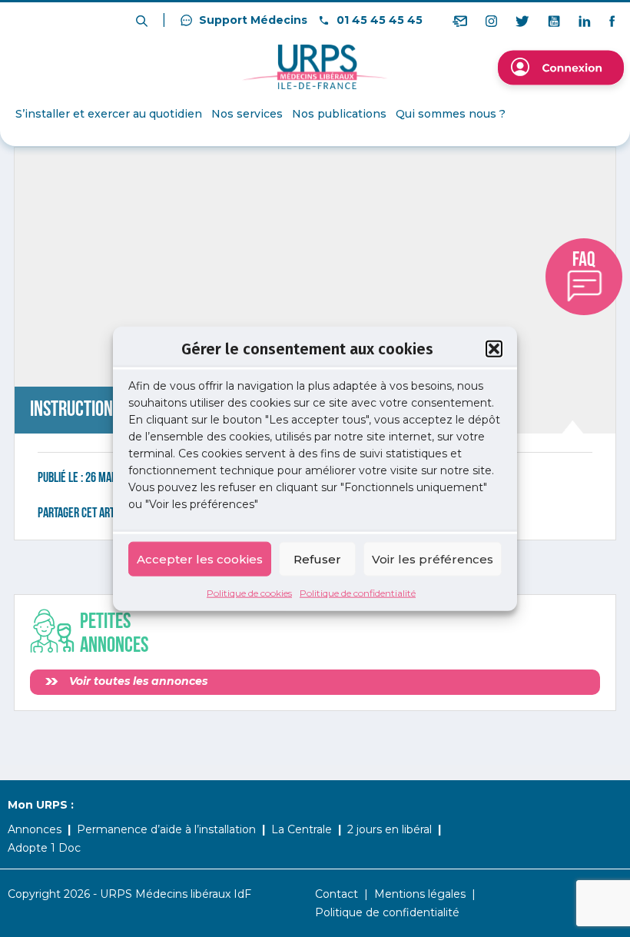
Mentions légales (420, 894)
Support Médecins (251, 20)
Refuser (317, 558)
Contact (336, 894)
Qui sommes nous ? (451, 114)
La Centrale (301, 829)
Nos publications (339, 114)
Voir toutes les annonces (136, 681)
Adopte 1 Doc (44, 848)
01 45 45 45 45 (378, 20)
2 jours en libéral (389, 829)
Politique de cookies (249, 593)
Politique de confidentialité (358, 593)
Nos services (247, 114)
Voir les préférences (432, 558)
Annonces (34, 829)
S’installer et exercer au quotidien (108, 114)
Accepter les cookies (200, 558)
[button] (494, 348)
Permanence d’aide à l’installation (166, 829)
